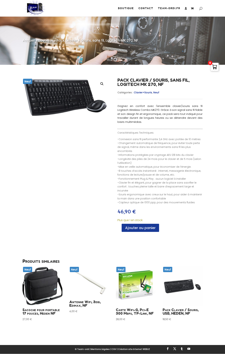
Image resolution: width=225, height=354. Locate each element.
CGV (113, 349)
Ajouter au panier (140, 227)
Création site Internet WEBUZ (134, 349)
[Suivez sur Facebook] (168, 349)
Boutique (126, 8)
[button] (102, 84)
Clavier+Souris (143, 92)
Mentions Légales (100, 349)
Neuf (156, 92)
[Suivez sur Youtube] (189, 349)
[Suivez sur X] (175, 349)
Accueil (28, 40)
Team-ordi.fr (169, 8)
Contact (145, 8)
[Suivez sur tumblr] (182, 349)
